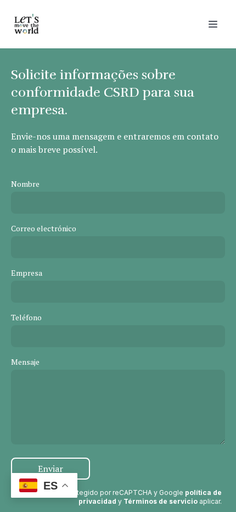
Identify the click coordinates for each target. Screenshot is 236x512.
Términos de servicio (160, 501)
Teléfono (26, 317)
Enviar (50, 469)
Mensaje (25, 362)
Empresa (26, 273)
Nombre (25, 184)
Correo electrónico (43, 228)
